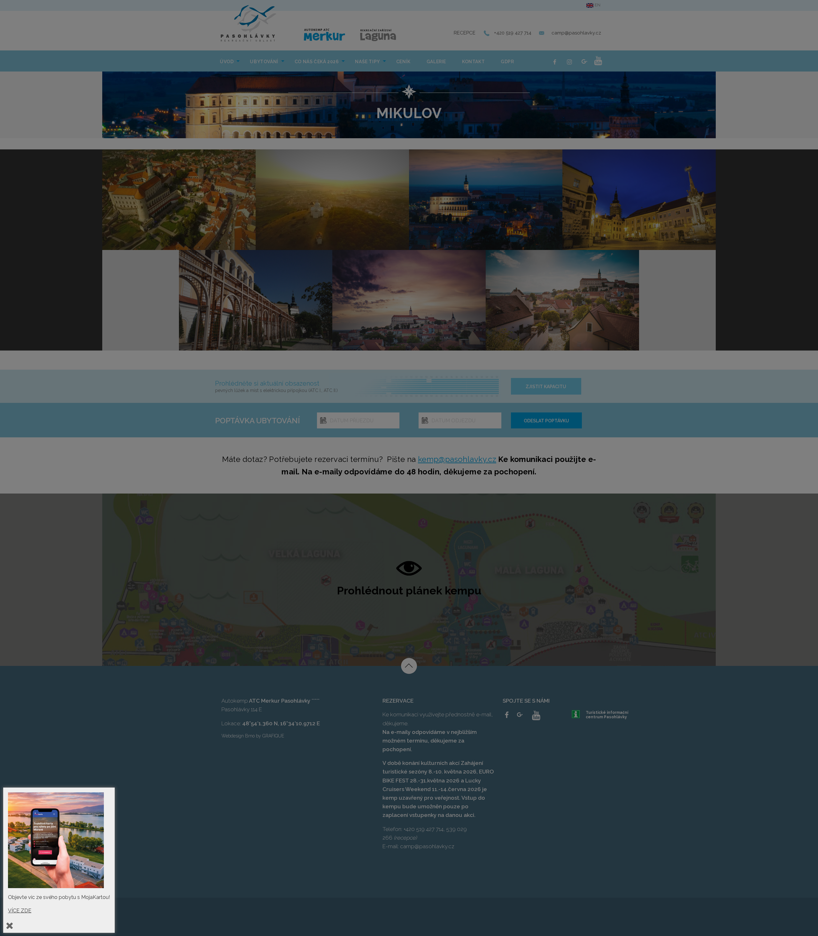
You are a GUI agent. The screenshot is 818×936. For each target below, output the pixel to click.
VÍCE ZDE (19, 911)
